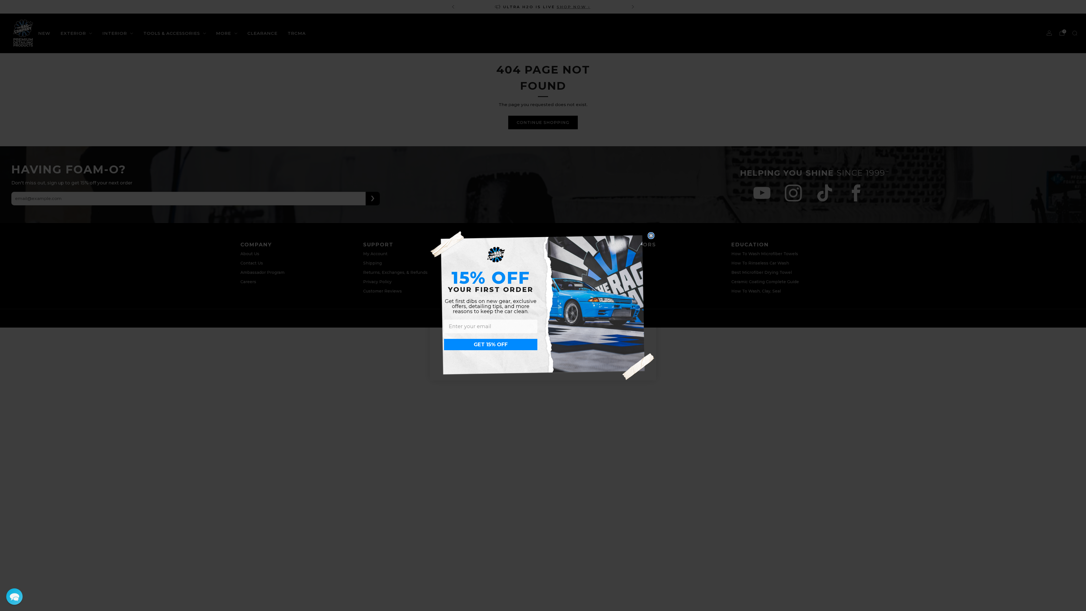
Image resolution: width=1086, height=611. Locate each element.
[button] (14, 596)
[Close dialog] (651, 235)
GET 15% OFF (491, 344)
